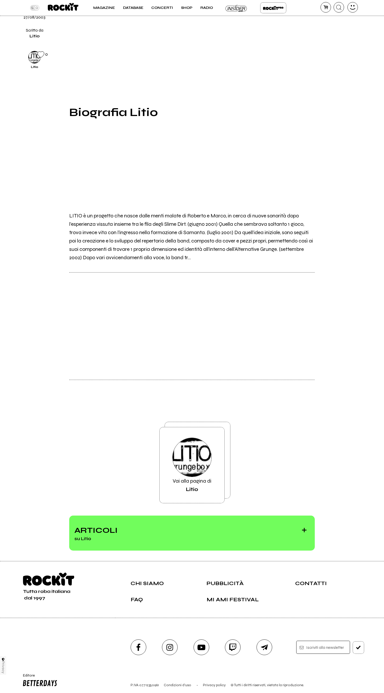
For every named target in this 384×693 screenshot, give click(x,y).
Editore (27, 677)
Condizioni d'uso (177, 685)
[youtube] (201, 647)
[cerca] (339, 7)
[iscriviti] (358, 647)
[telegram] (264, 647)
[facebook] (327, 21)
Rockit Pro (273, 7)
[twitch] (233, 647)
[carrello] (326, 7)
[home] (63, 8)
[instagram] (170, 647)
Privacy (3, 667)
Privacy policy (214, 685)
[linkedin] (327, 38)
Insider (236, 8)
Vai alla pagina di (192, 485)
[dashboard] (352, 7)
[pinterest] (327, 56)
